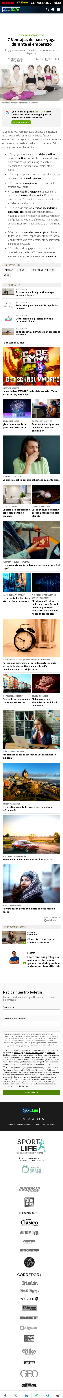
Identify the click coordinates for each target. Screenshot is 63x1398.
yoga (6, 275)
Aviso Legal (45, 1044)
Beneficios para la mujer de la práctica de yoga (37, 306)
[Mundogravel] (29, 1384)
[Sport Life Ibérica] (31, 1146)
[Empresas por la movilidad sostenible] (31, 1169)
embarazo (9, 270)
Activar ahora (20, 122)
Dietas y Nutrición (32, 933)
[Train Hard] (29, 1338)
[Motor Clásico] (29, 1222)
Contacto (11, 1124)
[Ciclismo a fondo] (22, 3)
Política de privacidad (26, 1124)
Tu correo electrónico (14, 1018)
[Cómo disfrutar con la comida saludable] (14, 937)
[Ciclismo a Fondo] (29, 1308)
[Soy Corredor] (41, 3)
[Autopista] (29, 1189)
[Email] (58, 1396)
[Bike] (29, 1318)
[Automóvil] (29, 1232)
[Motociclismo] (29, 1250)
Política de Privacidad (34, 1052)
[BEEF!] (29, 1363)
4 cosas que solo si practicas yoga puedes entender (35, 293)
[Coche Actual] (29, 1202)
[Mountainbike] (8, 3)
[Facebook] (5, 1396)
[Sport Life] (29, 1262)
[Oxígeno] (29, 1328)
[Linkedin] (26, 1396)
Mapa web (50, 1124)
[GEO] (29, 1373)
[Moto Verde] (29, 1241)
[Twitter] (16, 1395)
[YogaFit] (29, 1299)
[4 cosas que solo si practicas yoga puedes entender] (8, 291)
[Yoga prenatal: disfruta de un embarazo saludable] (8, 331)
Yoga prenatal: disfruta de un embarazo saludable (38, 333)
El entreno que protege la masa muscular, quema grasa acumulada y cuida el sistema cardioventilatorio (43, 961)
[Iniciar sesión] (53, 9)
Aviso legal (40, 1124)
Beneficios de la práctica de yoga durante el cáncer (34, 320)
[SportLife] (11, 9)
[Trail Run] (29, 1291)
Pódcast (31, 953)
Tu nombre (8, 1007)
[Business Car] (29, 1213)
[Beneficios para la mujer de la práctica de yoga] (8, 305)
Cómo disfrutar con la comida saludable (40, 940)
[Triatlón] (29, 1283)
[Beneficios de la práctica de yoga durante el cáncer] (8, 318)
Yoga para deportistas (31, 35)
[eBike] (29, 1352)
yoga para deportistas (43, 270)
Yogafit (23, 270)
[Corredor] (29, 1274)
